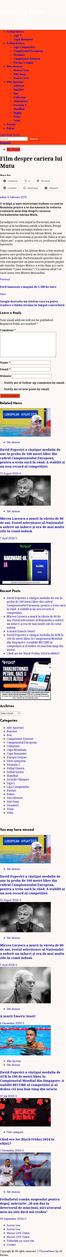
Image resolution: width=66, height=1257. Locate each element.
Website (5, 376)
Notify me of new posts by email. (27, 389)
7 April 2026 (7, 538)
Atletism (19, 86)
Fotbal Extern (15, 43)
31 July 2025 (7, 1096)
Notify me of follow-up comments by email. (34, 383)
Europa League (23, 63)
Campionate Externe (27, 59)
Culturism (20, 97)
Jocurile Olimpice (18, 779)
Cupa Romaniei (23, 39)
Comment (8, 330)
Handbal (19, 109)
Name (5, 362)
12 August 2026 (9, 473)
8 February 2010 (17, 197)
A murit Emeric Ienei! (21, 631)
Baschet (19, 90)
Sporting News (23, 11)
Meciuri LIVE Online (18, 1233)
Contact (11, 1245)
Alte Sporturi (15, 82)
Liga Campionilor (24, 47)
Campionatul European (28, 51)
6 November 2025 (11, 1023)
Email (5, 369)
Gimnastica (21, 101)
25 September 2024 (12, 1219)
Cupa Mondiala (16, 750)
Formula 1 (20, 105)
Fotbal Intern (15, 32)
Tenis (17, 120)
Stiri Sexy (20, 74)
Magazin (5, 143)
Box (16, 93)
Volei (17, 117)
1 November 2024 (11, 1151)
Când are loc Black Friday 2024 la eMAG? (33, 653)
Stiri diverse (15, 66)
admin (3, 197)
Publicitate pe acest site (20, 1241)
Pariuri (11, 124)
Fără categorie (16, 761)
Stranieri (19, 55)
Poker (11, 128)
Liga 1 (17, 35)
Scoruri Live (21, 70)
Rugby (17, 113)
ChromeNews (47, 1251)
